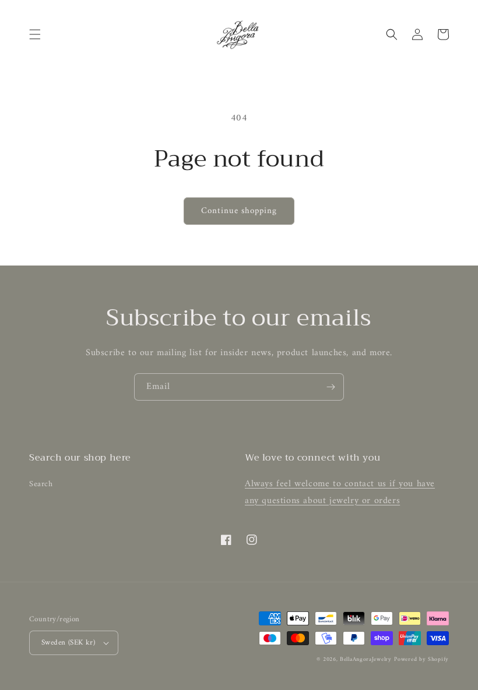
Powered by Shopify (421, 659)
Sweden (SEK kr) (68, 642)
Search (41, 484)
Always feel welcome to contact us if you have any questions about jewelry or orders (340, 492)
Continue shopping (239, 211)
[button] (35, 34)
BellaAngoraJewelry (366, 659)
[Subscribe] (330, 387)
